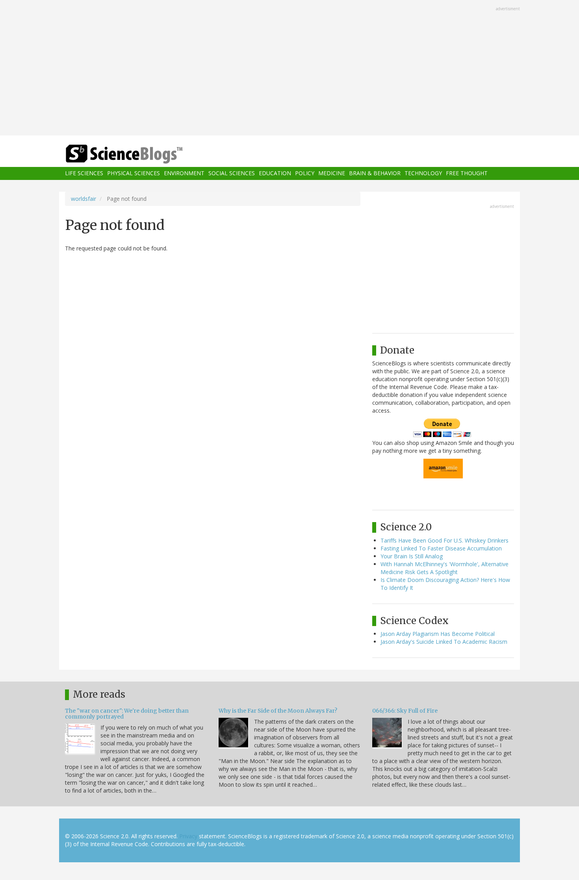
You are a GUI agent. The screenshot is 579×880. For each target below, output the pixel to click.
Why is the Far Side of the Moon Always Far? (278, 710)
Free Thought (467, 173)
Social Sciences (231, 173)
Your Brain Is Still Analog (411, 556)
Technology (423, 173)
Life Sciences (84, 173)
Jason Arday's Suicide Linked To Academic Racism (443, 641)
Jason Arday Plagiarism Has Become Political (437, 633)
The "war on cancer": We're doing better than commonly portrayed (127, 713)
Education (275, 173)
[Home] (140, 154)
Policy (304, 173)
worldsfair (83, 198)
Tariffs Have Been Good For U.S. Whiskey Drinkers (444, 540)
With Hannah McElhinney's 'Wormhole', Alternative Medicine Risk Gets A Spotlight (444, 568)
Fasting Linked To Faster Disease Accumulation (441, 548)
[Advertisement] (289, 68)
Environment (184, 173)
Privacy (188, 836)
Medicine (331, 173)
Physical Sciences (133, 173)
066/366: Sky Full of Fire (405, 710)
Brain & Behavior (375, 173)
